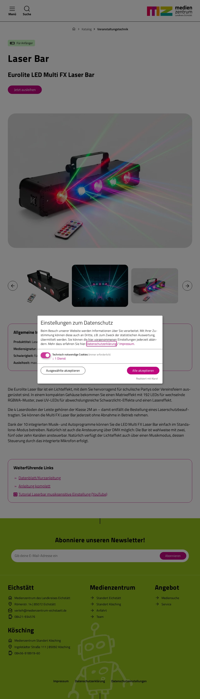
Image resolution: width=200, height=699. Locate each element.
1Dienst (59, 358)
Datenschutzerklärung (101, 343)
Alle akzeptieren (143, 370)
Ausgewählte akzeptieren (63, 370)
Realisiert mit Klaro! (147, 378)
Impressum (126, 343)
